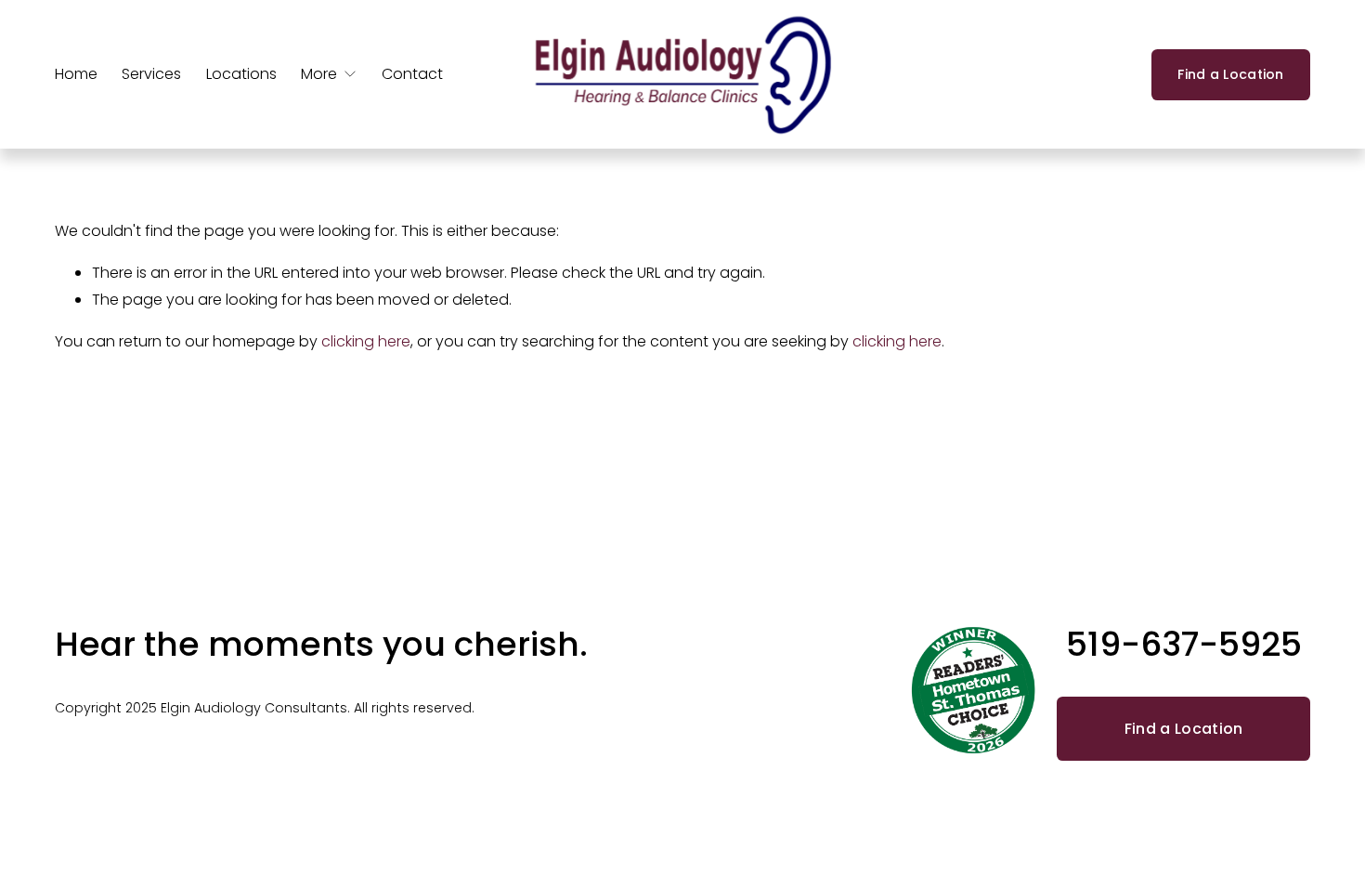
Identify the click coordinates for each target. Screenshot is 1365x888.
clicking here (365, 341)
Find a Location (1230, 74)
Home (76, 74)
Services (151, 74)
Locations (241, 74)
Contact (412, 74)
